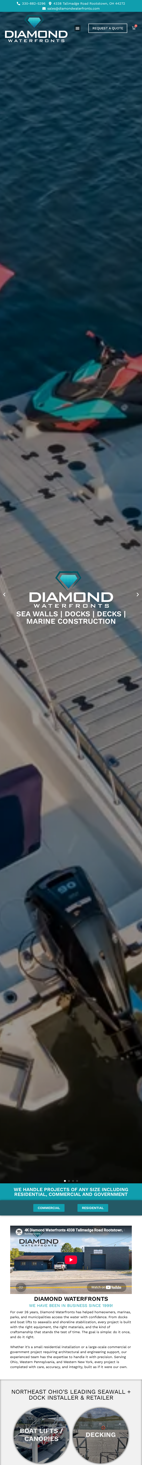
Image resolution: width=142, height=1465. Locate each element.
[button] (78, 28)
